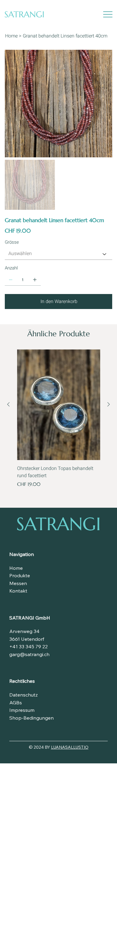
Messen (18, 583)
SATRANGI (58, 524)
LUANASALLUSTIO (69, 747)
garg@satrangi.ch (29, 654)
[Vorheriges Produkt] (8, 404)
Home (16, 568)
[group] (58, 418)
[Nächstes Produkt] (108, 404)
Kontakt (18, 591)
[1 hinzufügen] (35, 280)
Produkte (19, 575)
